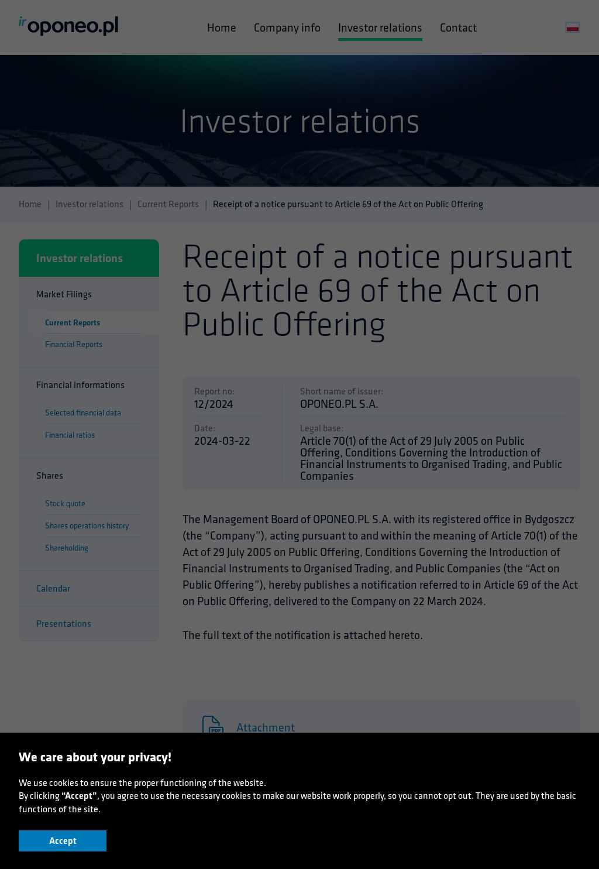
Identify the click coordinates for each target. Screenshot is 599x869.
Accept (63, 840)
